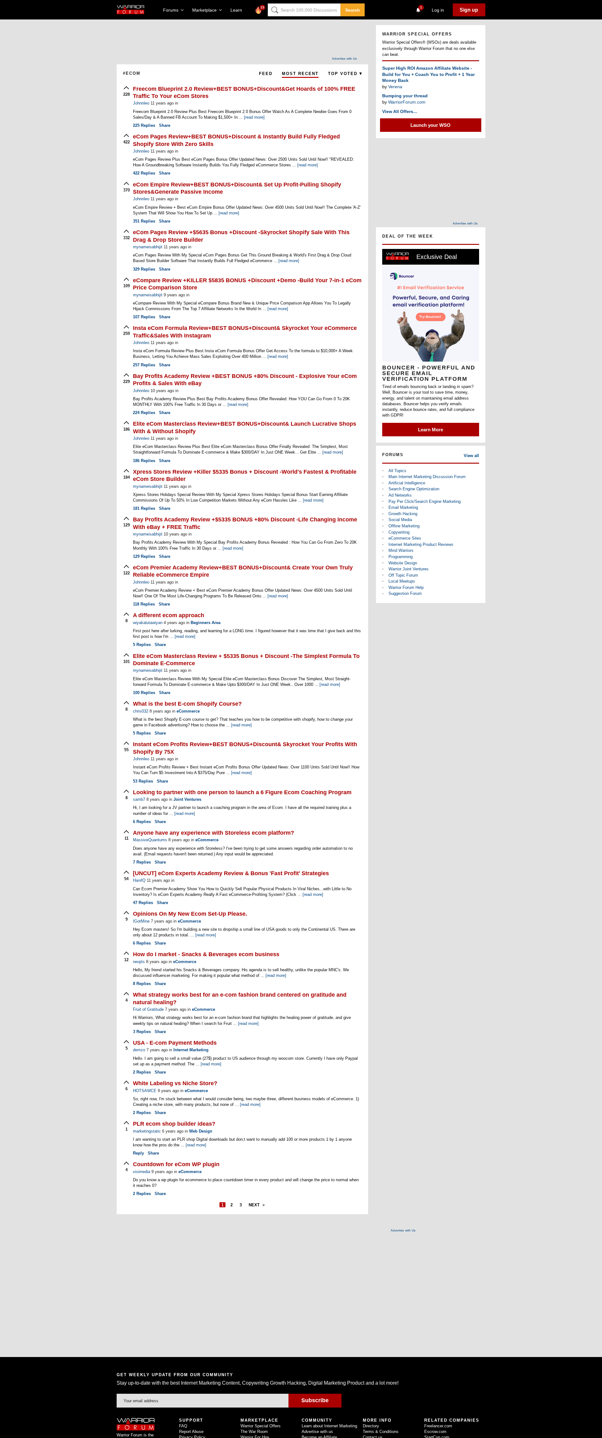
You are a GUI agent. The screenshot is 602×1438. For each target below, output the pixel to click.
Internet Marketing (191, 1050)
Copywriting (398, 532)
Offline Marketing (404, 526)
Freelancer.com (438, 1426)
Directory (371, 1426)
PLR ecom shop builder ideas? (174, 1124)
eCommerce (188, 711)
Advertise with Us (344, 58)
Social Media (400, 519)
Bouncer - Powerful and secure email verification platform (428, 373)
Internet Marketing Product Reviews (420, 544)
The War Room (254, 1431)
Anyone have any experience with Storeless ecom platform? (213, 833)
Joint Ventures (187, 799)
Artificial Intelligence (406, 483)
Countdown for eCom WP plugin (176, 1164)
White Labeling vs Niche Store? (175, 1083)
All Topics (397, 470)
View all (471, 455)
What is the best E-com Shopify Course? (187, 704)
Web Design (200, 1131)
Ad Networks (400, 495)
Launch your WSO (430, 125)
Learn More (430, 429)
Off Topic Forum (403, 575)
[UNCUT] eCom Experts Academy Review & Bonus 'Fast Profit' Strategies (231, 873)
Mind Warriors (401, 550)
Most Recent (300, 73)
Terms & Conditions (381, 1431)
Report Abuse (191, 1431)
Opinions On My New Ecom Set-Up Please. (190, 914)
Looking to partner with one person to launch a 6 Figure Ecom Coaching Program (242, 792)
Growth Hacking (402, 513)
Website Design (402, 563)
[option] (430, 342)
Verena (395, 86)
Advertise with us (317, 1431)
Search (352, 10)
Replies (144, 125)
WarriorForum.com (406, 102)
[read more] (254, 117)
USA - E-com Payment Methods (175, 1043)
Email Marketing (403, 507)
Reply (138, 1153)
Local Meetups (401, 581)
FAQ (183, 1426)
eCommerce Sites (404, 538)
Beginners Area (205, 622)
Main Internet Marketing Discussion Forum (427, 476)
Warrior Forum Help (406, 587)
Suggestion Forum (405, 593)
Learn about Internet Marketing (329, 1426)
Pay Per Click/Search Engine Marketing (424, 501)
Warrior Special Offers (260, 1426)
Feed (265, 73)
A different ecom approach (168, 615)
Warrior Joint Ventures (408, 569)
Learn (238, 10)
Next (254, 1205)
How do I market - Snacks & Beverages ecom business (206, 954)
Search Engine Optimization (413, 489)
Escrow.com (435, 1431)
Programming (400, 556)
